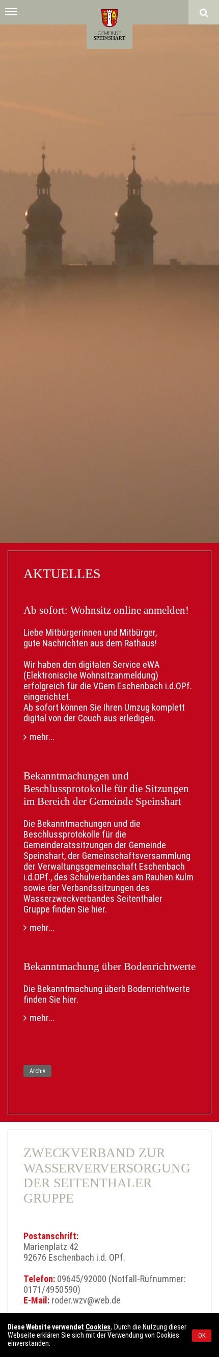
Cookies (98, 1327)
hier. (70, 999)
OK (201, 1335)
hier (98, 909)
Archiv (37, 1071)
